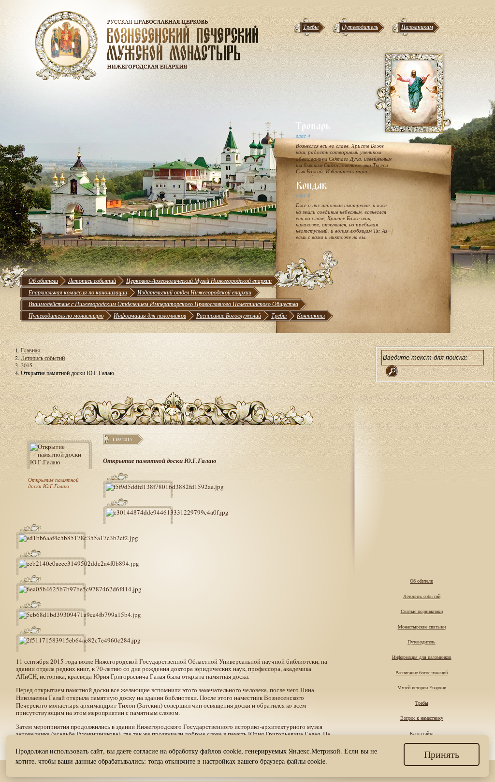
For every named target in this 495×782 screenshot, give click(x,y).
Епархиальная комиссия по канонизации (78, 292)
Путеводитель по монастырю (66, 315)
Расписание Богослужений (228, 315)
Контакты (311, 315)
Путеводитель (360, 26)
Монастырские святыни (422, 626)
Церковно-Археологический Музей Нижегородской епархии (199, 280)
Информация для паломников (150, 315)
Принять (441, 754)
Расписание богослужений (421, 672)
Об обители (43, 280)
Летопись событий (92, 280)
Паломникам (417, 26)
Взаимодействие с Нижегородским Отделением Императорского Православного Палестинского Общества (163, 303)
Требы (311, 26)
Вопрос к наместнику (421, 717)
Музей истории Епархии (421, 687)
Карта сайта (421, 733)
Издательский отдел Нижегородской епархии (194, 292)
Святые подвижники (422, 611)
